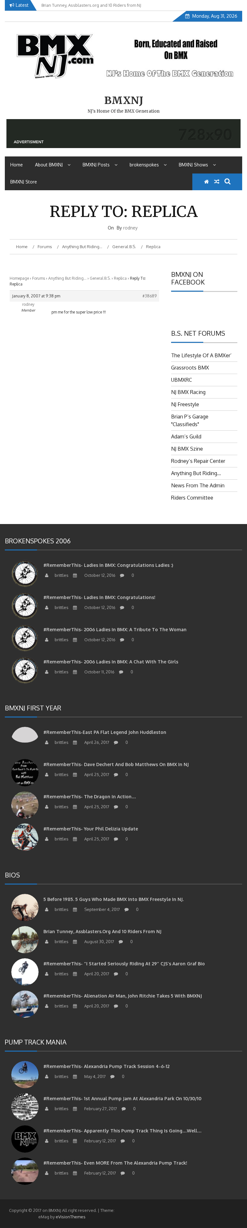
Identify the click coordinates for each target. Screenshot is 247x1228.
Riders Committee (192, 497)
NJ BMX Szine (187, 448)
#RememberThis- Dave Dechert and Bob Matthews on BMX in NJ (116, 764)
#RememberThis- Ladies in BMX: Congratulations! (99, 597)
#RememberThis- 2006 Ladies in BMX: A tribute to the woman (115, 629)
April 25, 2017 (96, 774)
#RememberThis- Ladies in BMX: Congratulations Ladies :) (108, 565)
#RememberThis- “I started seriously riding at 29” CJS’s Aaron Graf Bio (124, 963)
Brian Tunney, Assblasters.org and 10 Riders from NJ (102, 931)
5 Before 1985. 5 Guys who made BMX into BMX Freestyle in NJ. (113, 899)
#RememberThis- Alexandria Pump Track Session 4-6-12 (106, 1066)
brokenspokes (144, 164)
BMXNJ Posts (96, 164)
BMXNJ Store (23, 181)
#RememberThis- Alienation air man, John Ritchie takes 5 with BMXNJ (122, 995)
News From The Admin (197, 485)
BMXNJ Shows (193, 164)
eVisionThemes (71, 1216)
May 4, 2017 (94, 1076)
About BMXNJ (49, 164)
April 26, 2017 (96, 742)
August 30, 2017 (98, 941)
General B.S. (100, 278)
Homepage (19, 278)
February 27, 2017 (100, 1108)
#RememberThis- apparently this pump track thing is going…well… (122, 1130)
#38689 (149, 296)
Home (16, 164)
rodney (130, 227)
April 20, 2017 (96, 973)
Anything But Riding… (67, 278)
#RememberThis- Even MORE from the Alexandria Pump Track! (115, 1163)
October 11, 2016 (98, 671)
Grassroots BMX (190, 367)
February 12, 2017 (99, 1140)
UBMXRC (181, 380)
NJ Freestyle (185, 404)
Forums (38, 278)
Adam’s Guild (186, 436)
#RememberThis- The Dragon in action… (89, 796)
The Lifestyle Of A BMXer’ (201, 355)
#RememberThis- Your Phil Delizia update (90, 828)
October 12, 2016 (99, 575)
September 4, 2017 (101, 909)
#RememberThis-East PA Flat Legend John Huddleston (104, 732)
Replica (120, 278)
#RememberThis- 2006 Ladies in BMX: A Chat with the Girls (110, 661)
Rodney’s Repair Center (198, 461)
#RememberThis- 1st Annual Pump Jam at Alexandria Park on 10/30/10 (122, 1098)
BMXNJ (123, 100)
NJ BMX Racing (188, 392)
